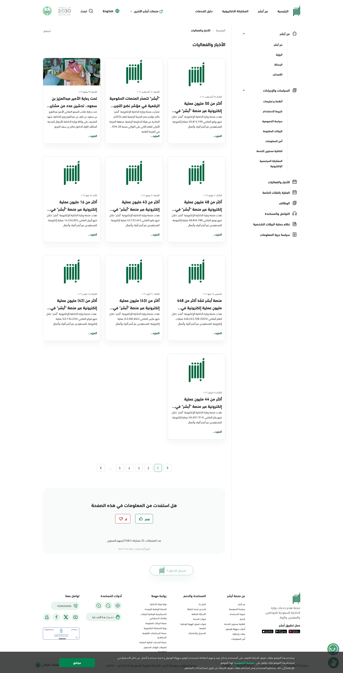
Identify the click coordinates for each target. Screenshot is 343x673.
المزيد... (217, 135)
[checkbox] (144, 519)
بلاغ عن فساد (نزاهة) (196, 609)
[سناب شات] (46, 617)
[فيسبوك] (56, 617)
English (108, 11)
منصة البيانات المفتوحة (156, 623)
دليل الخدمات (204, 11)
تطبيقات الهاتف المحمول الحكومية (155, 649)
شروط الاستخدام (237, 614)
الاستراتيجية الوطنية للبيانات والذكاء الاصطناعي (154, 616)
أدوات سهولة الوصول (235, 628)
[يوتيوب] (75, 617)
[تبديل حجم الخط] (108, 605)
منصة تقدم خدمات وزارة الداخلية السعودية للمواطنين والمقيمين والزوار (282, 612)
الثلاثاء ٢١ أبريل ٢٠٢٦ (151, 293)
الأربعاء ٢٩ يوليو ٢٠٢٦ (88, 91)
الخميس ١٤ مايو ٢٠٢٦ (212, 293)
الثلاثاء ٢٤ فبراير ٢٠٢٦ (212, 392)
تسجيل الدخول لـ (176, 570)
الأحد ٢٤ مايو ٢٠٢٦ (89, 195)
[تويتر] (66, 617)
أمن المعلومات (238, 638)
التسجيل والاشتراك (197, 633)
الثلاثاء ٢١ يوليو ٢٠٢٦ (213, 195)
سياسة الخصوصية (237, 609)
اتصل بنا (202, 604)
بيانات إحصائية (239, 633)
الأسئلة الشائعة (199, 614)
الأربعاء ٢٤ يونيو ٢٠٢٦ (150, 195)
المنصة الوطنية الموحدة (156, 609)
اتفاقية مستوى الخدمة (234, 624)
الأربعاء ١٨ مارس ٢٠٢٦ (87, 293)
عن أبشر (263, 11)
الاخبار (242, 619)
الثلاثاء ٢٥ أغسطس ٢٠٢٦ (211, 96)
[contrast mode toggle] (117, 605)
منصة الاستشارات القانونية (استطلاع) (154, 635)
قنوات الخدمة (199, 619)
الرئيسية (282, 11)
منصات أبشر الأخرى (146, 11)
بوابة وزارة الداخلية (158, 604)
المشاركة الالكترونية (235, 11)
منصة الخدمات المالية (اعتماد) (153, 642)
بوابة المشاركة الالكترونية (155, 628)
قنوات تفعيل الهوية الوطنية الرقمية (193, 626)
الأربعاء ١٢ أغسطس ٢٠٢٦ (148, 91)
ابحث (84, 11)
